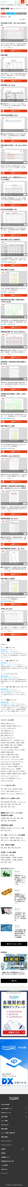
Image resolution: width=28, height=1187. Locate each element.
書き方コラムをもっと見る (14, 944)
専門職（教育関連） (18, 860)
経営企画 (3, 773)
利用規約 (3, 1153)
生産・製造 (4, 847)
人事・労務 (14, 804)
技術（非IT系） (5, 838)
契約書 (22, 742)
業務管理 (14, 773)
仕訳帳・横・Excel (6, 609)
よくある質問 (4, 1165)
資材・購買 (11, 847)
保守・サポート (5, 840)
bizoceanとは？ (5, 1124)
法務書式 (3, 752)
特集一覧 (14, 980)
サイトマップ (4, 1173)
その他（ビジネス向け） (7, 780)
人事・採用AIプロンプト (7, 730)
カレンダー (4, 766)
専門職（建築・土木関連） (8, 855)
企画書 (18, 742)
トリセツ (18, 778)
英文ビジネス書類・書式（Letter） (10, 754)
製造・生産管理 (22, 773)
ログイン (19, 2)
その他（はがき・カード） (8, 769)
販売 (2, 830)
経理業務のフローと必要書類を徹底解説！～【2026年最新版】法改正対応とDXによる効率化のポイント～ (20, 898)
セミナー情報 (4, 1120)
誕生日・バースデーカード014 (9, 665)
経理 (14, 818)
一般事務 (3, 818)
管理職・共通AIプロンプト (8, 723)
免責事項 (3, 1149)
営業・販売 (13, 802)
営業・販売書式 (11, 742)
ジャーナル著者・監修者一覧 (8, 1133)
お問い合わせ (4, 1169)
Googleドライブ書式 (6, 771)
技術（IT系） (7, 830)
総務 (8, 818)
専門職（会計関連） (18, 857)
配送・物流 (18, 847)
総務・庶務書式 (14, 747)
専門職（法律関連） (6, 860)
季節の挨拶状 (16, 764)
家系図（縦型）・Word (7, 651)
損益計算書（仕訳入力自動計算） (11, 239)
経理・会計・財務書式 (16, 745)
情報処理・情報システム (16, 838)
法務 (19, 804)
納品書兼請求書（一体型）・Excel (10, 704)
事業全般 (13, 820)
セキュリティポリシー (6, 1141)
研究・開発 (4, 862)
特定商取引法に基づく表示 (7, 1161)
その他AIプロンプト (19, 740)
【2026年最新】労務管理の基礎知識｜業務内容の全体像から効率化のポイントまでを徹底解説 (20, 933)
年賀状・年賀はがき (6, 764)
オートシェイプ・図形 (17, 759)
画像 (8, 791)
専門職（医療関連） (6, 857)
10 (14, 262)
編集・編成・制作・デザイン (18, 840)
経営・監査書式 (5, 745)
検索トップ (20, 4)
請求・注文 (16, 771)
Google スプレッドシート (8, 793)
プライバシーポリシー (6, 1145)
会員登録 (22, 2)
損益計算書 (4, 55)
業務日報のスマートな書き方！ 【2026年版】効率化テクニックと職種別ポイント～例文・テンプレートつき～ (20, 880)
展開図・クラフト (18, 766)
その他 (13, 806)
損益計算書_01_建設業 (7, 579)
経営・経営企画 (5, 802)
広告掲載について (5, 1157)
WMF (20, 789)
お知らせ (10, 766)
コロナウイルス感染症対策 (8, 778)
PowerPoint (15, 789)
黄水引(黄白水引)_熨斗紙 (7, 691)
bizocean (3, 4)
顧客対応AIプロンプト (7, 740)
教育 (9, 820)
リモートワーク (14, 776)
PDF (2, 789)
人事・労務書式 (5, 747)
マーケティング (5, 776)
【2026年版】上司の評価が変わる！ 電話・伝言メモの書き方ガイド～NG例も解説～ (20, 916)
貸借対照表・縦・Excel (8, 85)
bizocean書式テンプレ (11, 4)
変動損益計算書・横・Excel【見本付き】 (13, 332)
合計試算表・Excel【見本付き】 (10, 456)
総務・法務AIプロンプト (7, 735)
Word (5, 789)
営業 (23, 828)
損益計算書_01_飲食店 (7, 270)
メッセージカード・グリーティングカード (12, 761)
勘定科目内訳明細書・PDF (9, 209)
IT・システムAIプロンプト (8, 738)
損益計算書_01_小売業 (7, 426)
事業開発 (3, 828)
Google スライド (20, 793)
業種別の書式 (10, 752)
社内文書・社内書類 (6, 726)
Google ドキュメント (15, 791)
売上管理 (22, 771)
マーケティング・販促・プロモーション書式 (13, 750)
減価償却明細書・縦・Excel (9, 518)
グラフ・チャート (5, 759)
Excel (9, 789)
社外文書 (3, 742)
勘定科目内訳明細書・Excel (9, 115)
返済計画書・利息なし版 (7, 678)
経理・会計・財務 (5, 804)
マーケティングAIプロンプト (8, 728)
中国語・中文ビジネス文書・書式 (10, 757)
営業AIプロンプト (17, 726)
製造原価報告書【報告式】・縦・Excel (12, 548)
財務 (18, 818)
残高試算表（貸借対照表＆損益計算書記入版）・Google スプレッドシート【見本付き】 (13, 488)
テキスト (3, 791)
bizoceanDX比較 (5, 1104)
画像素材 (18, 769)
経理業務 (9, 773)
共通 (9, 806)
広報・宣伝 (4, 820)
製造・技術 (4, 806)
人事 (11, 818)
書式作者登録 (4, 1128)
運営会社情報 (4, 1137)
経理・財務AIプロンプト (7, 733)
